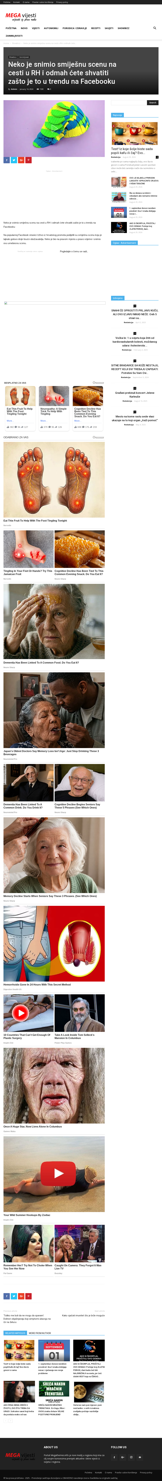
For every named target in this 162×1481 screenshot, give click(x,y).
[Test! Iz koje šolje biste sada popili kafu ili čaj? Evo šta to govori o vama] (19, 1350)
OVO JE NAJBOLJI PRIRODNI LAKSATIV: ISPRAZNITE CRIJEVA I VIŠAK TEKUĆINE (144, 181)
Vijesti (36, 28)
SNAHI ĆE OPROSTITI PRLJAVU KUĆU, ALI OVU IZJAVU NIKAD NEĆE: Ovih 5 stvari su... (134, 314)
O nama (26, 2)
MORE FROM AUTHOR (40, 1333)
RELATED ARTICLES (15, 1333)
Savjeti (109, 28)
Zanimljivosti (14, 35)
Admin (14, 89)
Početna (6, 2)
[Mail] (140, 1457)
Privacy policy (62, 2)
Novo (24, 28)
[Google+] (123, 1457)
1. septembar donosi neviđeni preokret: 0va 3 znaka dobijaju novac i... (142, 211)
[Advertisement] (54, 195)
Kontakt (16, 2)
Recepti (95, 28)
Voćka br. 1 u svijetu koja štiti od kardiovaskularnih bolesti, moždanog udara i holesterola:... (135, 341)
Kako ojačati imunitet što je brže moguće (83, 1315)
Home (6, 43)
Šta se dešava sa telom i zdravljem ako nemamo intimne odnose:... (143, 196)
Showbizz (123, 28)
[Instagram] (131, 1457)
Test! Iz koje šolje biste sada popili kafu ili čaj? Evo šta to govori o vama (17, 1367)
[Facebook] (114, 1457)
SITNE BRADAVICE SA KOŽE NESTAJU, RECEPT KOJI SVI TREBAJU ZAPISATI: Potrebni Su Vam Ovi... (135, 369)
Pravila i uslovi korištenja (42, 2)
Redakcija (116, 157)
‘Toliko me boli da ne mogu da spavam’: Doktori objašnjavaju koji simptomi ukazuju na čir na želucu (27, 1319)
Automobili (51, 28)
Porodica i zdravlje (75, 28)
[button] (155, 28)
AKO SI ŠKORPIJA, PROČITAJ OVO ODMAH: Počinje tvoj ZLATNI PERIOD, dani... (142, 226)
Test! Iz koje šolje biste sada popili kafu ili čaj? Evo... (132, 151)
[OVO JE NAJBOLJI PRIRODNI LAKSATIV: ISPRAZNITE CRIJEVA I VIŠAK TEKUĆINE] (119, 182)
